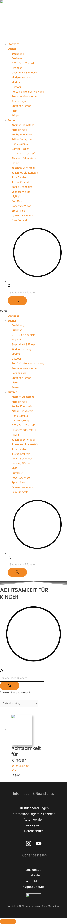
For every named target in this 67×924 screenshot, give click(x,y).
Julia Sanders (20, 177)
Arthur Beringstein (22, 139)
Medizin (16, 82)
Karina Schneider (22, 186)
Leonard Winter (21, 191)
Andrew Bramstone (23, 124)
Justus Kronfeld (21, 182)
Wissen (16, 115)
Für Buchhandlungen (33, 808)
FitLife (15, 163)
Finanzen (17, 67)
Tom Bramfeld (20, 220)
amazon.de (33, 870)
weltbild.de (33, 881)
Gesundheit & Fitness (24, 72)
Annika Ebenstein (22, 134)
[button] (33, 311)
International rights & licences (33, 814)
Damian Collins (20, 148)
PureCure (17, 201)
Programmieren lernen (25, 96)
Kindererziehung (21, 77)
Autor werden (34, 819)
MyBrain (16, 196)
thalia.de (33, 875)
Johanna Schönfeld (23, 167)
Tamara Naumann (22, 215)
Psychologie (19, 101)
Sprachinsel (18, 210)
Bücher (12, 48)
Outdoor (16, 86)
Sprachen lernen (21, 105)
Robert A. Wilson (21, 205)
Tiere (15, 110)
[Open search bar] (9, 286)
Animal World (19, 129)
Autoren (12, 120)
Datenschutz (33, 831)
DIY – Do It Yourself (23, 63)
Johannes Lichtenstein (25, 172)
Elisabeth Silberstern (24, 158)
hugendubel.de (34, 887)
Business (17, 58)
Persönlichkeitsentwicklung (28, 91)
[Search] (17, 300)
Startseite (13, 44)
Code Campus (20, 143)
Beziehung (18, 53)
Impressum (33, 825)
